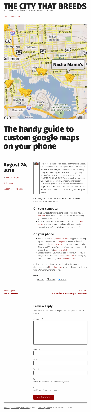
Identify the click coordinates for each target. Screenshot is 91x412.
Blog (6, 16)
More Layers (56, 244)
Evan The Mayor (12, 177)
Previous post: (11, 292)
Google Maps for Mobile (61, 238)
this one (41, 216)
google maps (17, 189)
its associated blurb (67, 258)
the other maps (55, 267)
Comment (38, 319)
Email (36, 359)
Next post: (69, 292)
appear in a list (60, 250)
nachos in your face (66, 256)
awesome (8, 189)
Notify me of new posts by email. (46, 390)
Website (36, 369)
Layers (62, 241)
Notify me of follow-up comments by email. (51, 382)
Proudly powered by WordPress (17, 408)
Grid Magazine (44, 408)
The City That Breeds (45, 6)
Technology (8, 183)
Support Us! (15, 16)
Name (36, 350)
